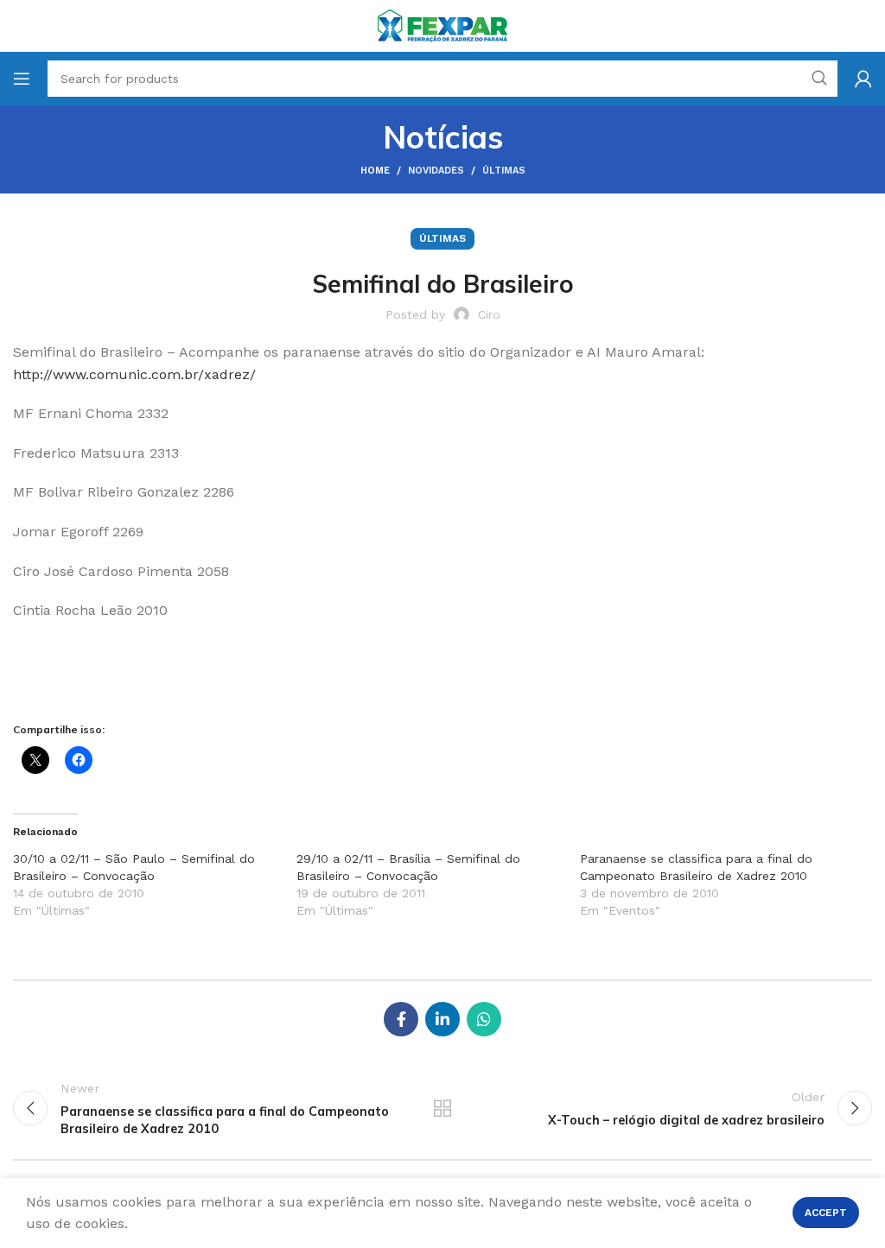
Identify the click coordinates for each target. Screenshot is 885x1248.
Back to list (442, 1108)
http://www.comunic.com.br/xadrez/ (134, 374)
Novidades (436, 170)
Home (375, 170)
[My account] (863, 78)
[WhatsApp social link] (484, 1019)
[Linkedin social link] (442, 1019)
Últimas (503, 170)
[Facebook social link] (401, 1019)
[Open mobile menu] (21, 78)
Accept (826, 1213)
